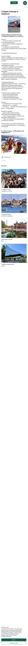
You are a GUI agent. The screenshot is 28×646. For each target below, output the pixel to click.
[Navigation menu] (25, 3)
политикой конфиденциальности (9, 636)
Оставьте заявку (6, 131)
